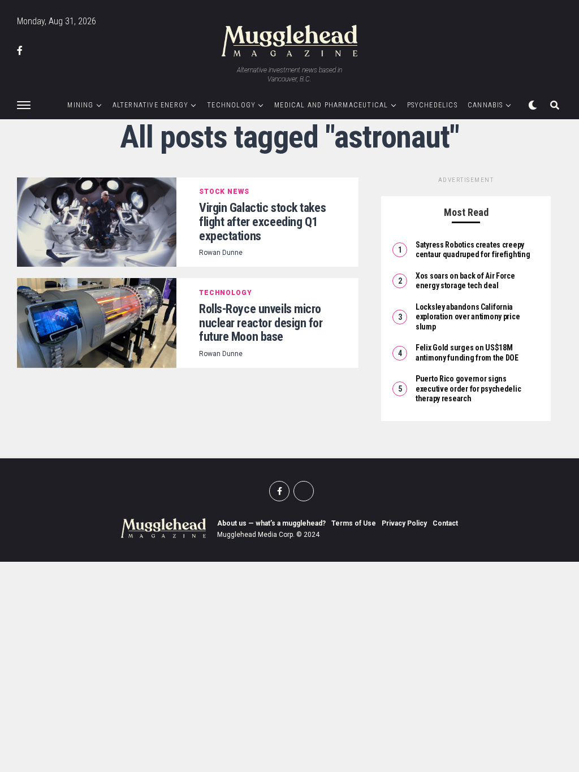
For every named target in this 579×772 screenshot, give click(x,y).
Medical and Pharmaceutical (331, 105)
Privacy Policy (404, 523)
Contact (445, 523)
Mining (80, 105)
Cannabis (485, 105)
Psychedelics (432, 105)
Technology (231, 105)
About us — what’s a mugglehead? (271, 523)
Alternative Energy (151, 105)
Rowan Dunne (221, 253)
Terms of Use (353, 523)
